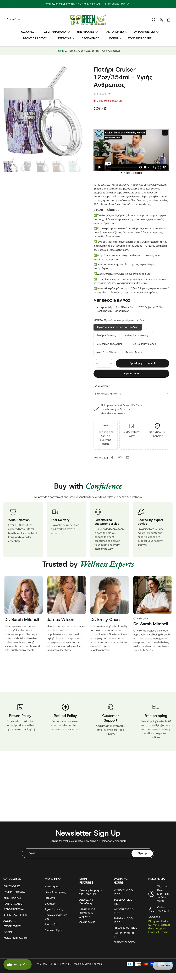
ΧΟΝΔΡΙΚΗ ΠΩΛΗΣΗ (140, 38)
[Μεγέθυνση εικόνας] (42, 111)
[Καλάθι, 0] (169, 19)
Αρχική (60, 51)
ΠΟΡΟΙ (113, 38)
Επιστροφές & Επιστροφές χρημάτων (87, 912)
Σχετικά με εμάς (54, 909)
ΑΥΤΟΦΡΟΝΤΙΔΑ (144, 32)
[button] (142, 363)
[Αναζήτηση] (153, 19)
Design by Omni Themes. (87, 964)
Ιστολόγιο (50, 898)
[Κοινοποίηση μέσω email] (127, 457)
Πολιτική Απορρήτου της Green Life (90, 892)
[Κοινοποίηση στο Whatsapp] (120, 457)
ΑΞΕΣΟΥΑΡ (64, 38)
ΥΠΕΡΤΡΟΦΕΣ (85, 32)
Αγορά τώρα (131, 373)
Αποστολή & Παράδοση (86, 901)
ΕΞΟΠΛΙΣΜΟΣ (90, 38)
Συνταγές (50, 904)
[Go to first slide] (167, 4)
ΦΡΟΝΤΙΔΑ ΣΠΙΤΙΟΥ (35, 38)
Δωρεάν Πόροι (53, 930)
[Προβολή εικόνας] (10, 165)
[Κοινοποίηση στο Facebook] (112, 457)
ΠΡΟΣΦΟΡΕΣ (26, 32)
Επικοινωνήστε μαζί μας (56, 917)
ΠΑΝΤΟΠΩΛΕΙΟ (114, 32)
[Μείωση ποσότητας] (97, 363)
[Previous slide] (9, 4)
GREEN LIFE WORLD (59, 964)
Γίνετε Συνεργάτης (55, 892)
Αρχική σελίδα (87, 922)
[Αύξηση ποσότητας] (110, 363)
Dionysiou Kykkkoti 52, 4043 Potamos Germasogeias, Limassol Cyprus (159, 927)
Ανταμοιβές (51, 924)
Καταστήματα (52, 887)
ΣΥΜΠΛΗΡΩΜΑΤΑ (55, 32)
